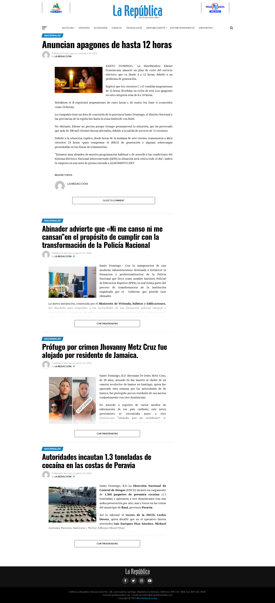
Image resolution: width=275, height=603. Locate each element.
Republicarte (155, 27)
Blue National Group (147, 598)
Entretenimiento (182, 27)
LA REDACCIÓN (63, 56)
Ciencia (117, 27)
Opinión (84, 27)
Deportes (205, 27)
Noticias (68, 27)
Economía (100, 27)
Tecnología (134, 27)
